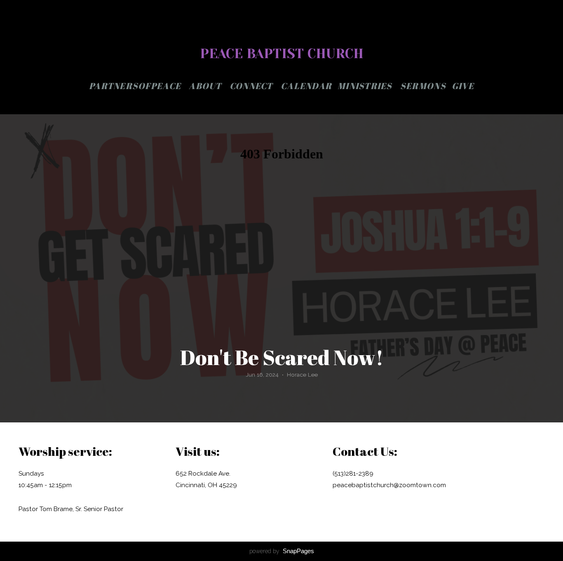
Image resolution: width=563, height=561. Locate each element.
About (206, 86)
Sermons (423, 86)
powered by (281, 551)
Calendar (306, 86)
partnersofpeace (136, 86)
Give (463, 86)
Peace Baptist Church (282, 53)
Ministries (366, 86)
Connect (252, 86)
